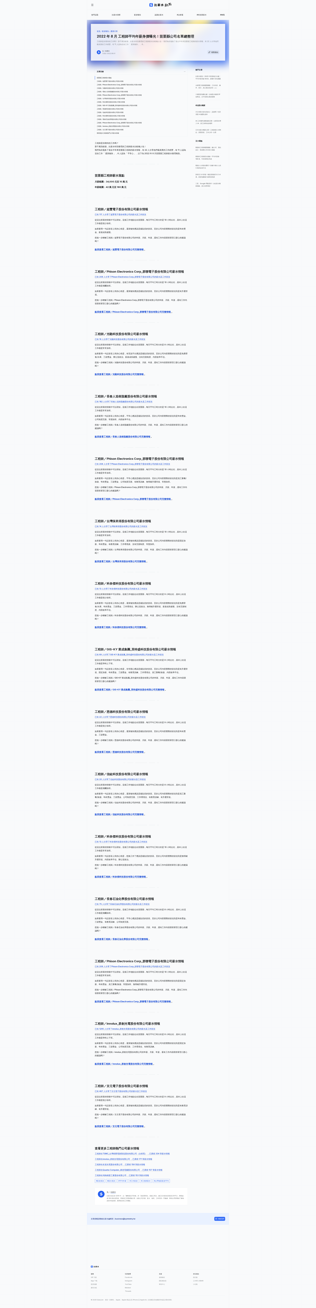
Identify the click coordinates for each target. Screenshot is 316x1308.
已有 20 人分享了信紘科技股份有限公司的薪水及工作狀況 (120, 779)
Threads (128, 1291)
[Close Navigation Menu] (92, 4)
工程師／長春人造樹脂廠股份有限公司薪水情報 (112, 92)
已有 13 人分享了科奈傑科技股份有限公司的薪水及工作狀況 (121, 588)
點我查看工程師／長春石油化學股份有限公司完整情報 (122, 939)
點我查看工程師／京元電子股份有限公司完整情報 (119, 1126)
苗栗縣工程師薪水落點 (104, 78)
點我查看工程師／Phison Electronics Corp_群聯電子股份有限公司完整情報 (133, 312)
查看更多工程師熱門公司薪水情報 (108, 133)
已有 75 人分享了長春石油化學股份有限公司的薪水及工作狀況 (122, 904)
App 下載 (94, 1281)
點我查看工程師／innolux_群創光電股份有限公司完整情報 (124, 1064)
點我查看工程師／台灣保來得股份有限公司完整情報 (120, 561)
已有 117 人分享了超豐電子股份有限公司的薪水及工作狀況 (120, 214)
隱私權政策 (162, 1281)
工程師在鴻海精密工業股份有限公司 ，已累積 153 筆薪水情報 (122, 1175)
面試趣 (195, 1277)
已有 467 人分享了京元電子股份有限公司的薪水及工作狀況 (121, 1091)
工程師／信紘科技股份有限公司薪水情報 (110, 112)
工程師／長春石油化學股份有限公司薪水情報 (111, 119)
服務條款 (162, 1277)
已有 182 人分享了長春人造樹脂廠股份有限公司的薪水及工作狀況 (123, 401)
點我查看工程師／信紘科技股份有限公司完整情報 (119, 814)
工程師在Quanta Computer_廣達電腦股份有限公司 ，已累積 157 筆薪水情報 (128, 1170)
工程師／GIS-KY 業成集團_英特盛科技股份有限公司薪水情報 (117, 105)
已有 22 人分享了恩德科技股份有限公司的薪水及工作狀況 (120, 717)
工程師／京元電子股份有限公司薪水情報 (110, 130)
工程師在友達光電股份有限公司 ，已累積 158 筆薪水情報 (120, 1164)
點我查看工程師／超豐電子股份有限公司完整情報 (119, 249)
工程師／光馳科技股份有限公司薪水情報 (110, 88)
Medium (128, 1288)
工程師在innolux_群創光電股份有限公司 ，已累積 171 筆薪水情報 (123, 1159)
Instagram (128, 1281)
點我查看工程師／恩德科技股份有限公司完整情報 (119, 752)
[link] (208, 77)
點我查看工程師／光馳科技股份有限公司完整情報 (119, 374)
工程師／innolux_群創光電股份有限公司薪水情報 (113, 126)
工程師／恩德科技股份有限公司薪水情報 (110, 109)
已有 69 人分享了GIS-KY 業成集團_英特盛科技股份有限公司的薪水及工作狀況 (129, 654)
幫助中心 (162, 1284)
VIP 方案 (94, 1277)
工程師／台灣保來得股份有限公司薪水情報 (111, 98)
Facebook (128, 1277)
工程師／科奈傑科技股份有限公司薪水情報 (111, 102)
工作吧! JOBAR (198, 1281)
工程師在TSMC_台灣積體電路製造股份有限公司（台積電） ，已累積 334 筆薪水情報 (132, 1153)
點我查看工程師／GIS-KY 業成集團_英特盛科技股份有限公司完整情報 (130, 689)
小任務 (195, 1284)
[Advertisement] (158, 1242)
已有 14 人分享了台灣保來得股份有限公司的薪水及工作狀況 (121, 526)
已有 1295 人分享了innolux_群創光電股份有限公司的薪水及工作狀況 (125, 1029)
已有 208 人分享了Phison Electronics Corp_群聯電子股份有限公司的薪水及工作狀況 (132, 277)
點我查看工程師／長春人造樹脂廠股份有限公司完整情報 (123, 436)
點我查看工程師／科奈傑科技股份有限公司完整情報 (120, 627)
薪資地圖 (94, 1284)
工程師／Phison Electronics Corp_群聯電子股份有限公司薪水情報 (119, 85)
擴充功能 (94, 1288)
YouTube (128, 1284)
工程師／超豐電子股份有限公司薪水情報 (110, 81)
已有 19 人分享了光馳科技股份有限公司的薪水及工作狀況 (120, 339)
